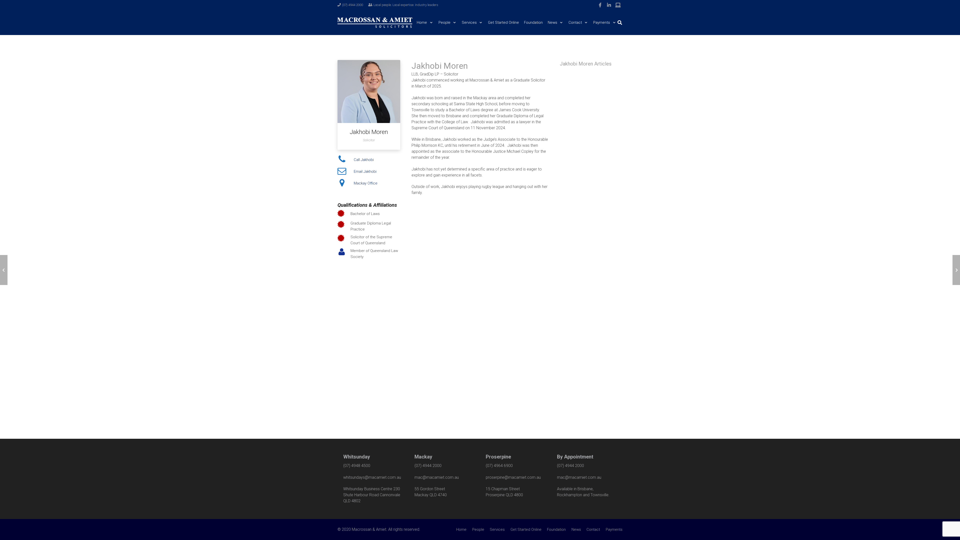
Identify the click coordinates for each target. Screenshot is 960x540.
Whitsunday (356, 457)
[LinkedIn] (609, 5)
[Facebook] (600, 5)
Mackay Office (366, 183)
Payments (614, 529)
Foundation (556, 529)
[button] (430, 22)
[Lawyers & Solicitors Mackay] (375, 23)
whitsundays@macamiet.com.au (372, 477)
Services (497, 529)
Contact (593, 529)
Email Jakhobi (365, 171)
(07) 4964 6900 (499, 465)
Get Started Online (526, 529)
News (576, 529)
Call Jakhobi (364, 160)
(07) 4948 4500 (356, 465)
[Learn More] (618, 5)
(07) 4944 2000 (428, 465)
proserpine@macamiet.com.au (513, 477)
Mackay (423, 457)
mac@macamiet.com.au (436, 477)
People (478, 529)
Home (461, 529)
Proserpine (498, 457)
